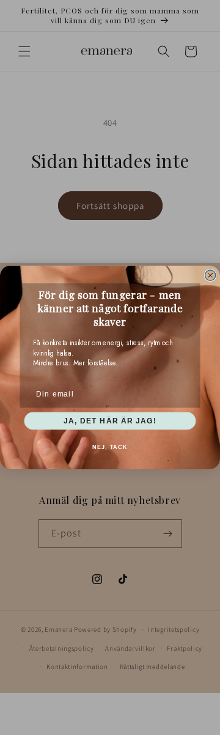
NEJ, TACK (110, 447)
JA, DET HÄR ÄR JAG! (110, 420)
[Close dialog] (210, 275)
